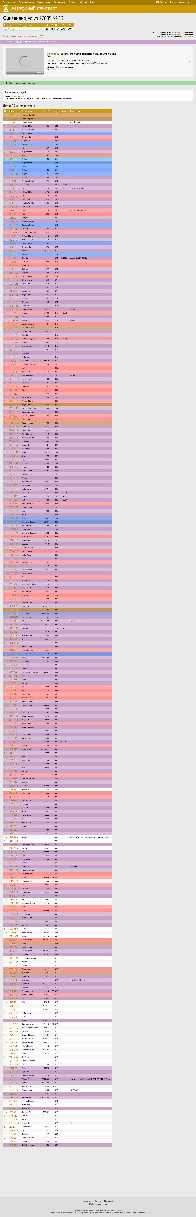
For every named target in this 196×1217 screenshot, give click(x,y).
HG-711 (13, 239)
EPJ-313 (13, 1115)
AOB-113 (13, 283)
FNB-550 (13, 881)
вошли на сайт (17, 96)
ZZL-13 (13, 217)
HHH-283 (13, 305)
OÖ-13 (12, 144)
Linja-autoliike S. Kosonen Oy (32, 29)
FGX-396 (13, 844)
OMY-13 (13, 228)
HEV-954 (13, 192)
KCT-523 (13, 353)
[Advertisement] (98, 1173)
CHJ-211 (13, 789)
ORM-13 (13, 170)
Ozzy (54, 69)
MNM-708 (14, 1123)
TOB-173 (13, 408)
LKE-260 (13, 529)
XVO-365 (13, 1035)
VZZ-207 (13, 1119)
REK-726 (13, 323)
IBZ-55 (12, 126)
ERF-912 (13, 851)
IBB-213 (13, 393)
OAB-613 (13, 173)
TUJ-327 (13, 419)
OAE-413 (13, 159)
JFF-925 (13, 811)
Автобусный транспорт (34, 8)
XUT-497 (13, 961)
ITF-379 (13, 569)
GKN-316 (13, 1005)
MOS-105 (14, 1086)
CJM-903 (13, 888)
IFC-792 (13, 371)
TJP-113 (13, 312)
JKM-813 (13, 1108)
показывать (188, 36)
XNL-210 (13, 1049)
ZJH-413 (13, 991)
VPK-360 (13, 510)
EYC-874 (13, 723)
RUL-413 (13, 1134)
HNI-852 (13, 895)
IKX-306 (13, 1016)
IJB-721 (13, 939)
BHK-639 (13, 518)
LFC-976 (13, 558)
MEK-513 (13, 422)
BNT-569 (13, 562)
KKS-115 (13, 536)
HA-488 (13, 214)
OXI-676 (13, 859)
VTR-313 (13, 397)
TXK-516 (13, 488)
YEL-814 (13, 782)
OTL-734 (13, 840)
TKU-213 (13, 316)
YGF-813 (13, 686)
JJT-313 (13, 873)
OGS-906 (13, 657)
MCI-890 (13, 683)
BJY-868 (13, 921)
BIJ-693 (13, 730)
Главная (87, 1201)
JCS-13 (12, 565)
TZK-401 (13, 936)
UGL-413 (13, 650)
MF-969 (13, 250)
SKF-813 (13, 804)
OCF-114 (13, 785)
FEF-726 (13, 771)
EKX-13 (13, 188)
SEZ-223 (13, 609)
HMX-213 (13, 389)
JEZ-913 (13, 606)
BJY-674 (13, 598)
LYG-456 (13, 386)
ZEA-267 (13, 551)
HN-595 (13, 129)
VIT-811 (13, 763)
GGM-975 (13, 617)
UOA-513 (13, 378)
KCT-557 (13, 367)
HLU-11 (13, 151)
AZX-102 (13, 745)
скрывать (178, 32)
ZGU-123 (13, 653)
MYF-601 (13, 756)
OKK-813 (13, 400)
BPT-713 (13, 1027)
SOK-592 (13, 903)
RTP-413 (13, 1112)
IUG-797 (13, 631)
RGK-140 (13, 642)
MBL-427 (13, 301)
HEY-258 (13, 947)
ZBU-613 (13, 540)
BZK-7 (12, 199)
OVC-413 (13, 1093)
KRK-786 (13, 848)
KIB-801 (13, 664)
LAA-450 (13, 115)
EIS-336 (13, 734)
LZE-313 (13, 829)
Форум (97, 1201)
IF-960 (12, 162)
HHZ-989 (13, 954)
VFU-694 (13, 613)
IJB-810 (13, 972)
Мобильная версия (98, 1204)
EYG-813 (13, 760)
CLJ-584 (13, 965)
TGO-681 (13, 646)
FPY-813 (13, 1137)
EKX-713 (13, 554)
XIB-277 (13, 752)
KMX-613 (13, 1046)
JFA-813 (13, 793)
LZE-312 (13, 118)
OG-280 (13, 195)
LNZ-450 (13, 928)
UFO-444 (13, 602)
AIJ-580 (13, 778)
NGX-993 (13, 870)
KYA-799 (13, 741)
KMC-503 (13, 1013)
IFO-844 (13, 580)
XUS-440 (13, 668)
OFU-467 (13, 591)
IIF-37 (12, 122)
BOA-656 (13, 958)
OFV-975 (13, 576)
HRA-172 (13, 415)
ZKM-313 (14, 1068)
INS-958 (13, 1101)
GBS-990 (13, 628)
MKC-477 (13, 426)
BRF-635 (13, 826)
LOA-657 (13, 906)
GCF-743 (13, 672)
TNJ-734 (13, 360)
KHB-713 (13, 294)
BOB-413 (13, 976)
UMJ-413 (13, 382)
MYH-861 (13, 624)
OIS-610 (13, 694)
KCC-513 (13, 236)
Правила (108, 1201)
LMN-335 (13, 855)
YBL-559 (13, 679)
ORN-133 (13, 543)
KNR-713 (13, 892)
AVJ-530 (13, 496)
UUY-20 (13, 184)
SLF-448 (13, 815)
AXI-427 (13, 635)
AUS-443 (13, 452)
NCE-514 (13, 719)
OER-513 (13, 221)
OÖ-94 (12, 140)
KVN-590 (13, 1082)
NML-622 (13, 1031)
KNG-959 (13, 925)
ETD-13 (13, 206)
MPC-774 (13, 1090)
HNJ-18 (12, 243)
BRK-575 (13, 1038)
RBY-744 (13, 800)
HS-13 (12, 210)
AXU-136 (13, 514)
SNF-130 (13, 807)
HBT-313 (13, 272)
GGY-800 (13, 866)
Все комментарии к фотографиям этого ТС (23, 36)
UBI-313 (13, 822)
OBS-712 (13, 298)
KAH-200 (13, 268)
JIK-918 (13, 774)
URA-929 (13, 430)
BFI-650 (13, 573)
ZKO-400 (13, 1042)
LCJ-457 (13, 327)
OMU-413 (14, 474)
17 (5, 1141)
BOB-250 (13, 987)
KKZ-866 (13, 837)
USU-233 (13, 444)
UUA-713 (13, 470)
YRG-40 (13, 232)
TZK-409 (13, 932)
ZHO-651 (13, 525)
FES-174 (13, 767)
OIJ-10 (12, 166)
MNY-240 (13, 980)
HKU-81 (13, 133)
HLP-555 (13, 349)
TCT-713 (13, 279)
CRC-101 (13, 1020)
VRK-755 (13, 521)
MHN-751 (14, 503)
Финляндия (12, 29)
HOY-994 (13, 716)
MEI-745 (13, 862)
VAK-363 (13, 261)
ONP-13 (13, 177)
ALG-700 (13, 595)
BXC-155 (13, 1002)
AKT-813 (13, 331)
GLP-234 (13, 1064)
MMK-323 (14, 910)
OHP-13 (13, 137)
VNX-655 (13, 441)
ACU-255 (13, 276)
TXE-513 (13, 492)
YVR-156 (13, 969)
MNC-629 (13, 1104)
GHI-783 (13, 877)
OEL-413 (13, 247)
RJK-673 (13, 485)
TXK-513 (13, 481)
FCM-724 (13, 532)
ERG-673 (13, 914)
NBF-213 (13, 466)
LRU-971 (13, 1009)
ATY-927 (13, 943)
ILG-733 (13, 708)
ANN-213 (13, 375)
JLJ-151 (13, 1126)
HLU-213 (13, 265)
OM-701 (13, 225)
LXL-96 (12, 257)
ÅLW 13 (13, 1079)
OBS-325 (13, 287)
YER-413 (13, 818)
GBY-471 (13, 661)
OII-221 (13, 697)
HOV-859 (13, 404)
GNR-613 (13, 1130)
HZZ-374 (13, 833)
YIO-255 (13, 1053)
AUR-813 (13, 455)
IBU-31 (12, 181)
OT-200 (13, 290)
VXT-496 (13, 1057)
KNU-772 (13, 1097)
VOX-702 (13, 507)
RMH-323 (13, 345)
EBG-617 (13, 884)
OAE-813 (13, 254)
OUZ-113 (13, 1060)
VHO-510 (13, 338)
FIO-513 (13, 899)
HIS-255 (13, 701)
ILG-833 (13, 639)
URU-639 (13, 463)
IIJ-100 (12, 705)
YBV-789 (13, 727)
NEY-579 (13, 796)
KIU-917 (13, 749)
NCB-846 (13, 675)
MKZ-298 (13, 1024)
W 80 (11, 917)
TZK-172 (13, 1075)
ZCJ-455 (13, 547)
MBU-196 (14, 320)
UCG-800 (13, 994)
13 (5, 115)
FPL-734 (13, 690)
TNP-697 (13, 342)
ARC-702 (13, 364)
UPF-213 (13, 712)
